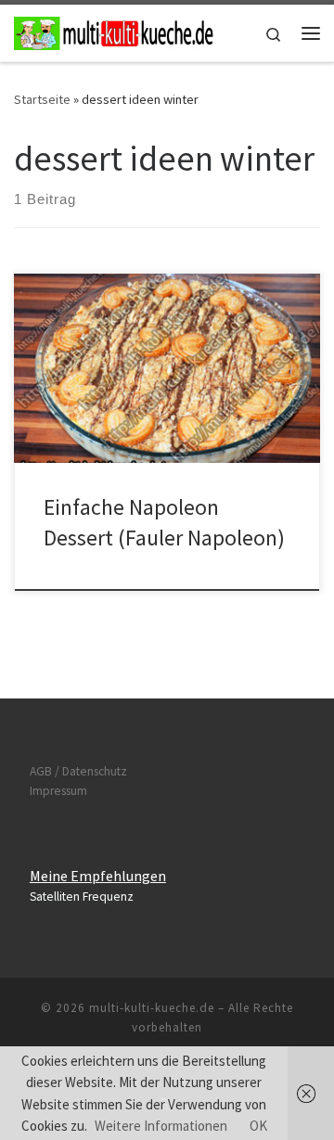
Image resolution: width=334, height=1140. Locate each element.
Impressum (58, 791)
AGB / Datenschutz (78, 771)
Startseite (42, 99)
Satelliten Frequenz (82, 896)
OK (258, 1125)
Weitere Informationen (161, 1125)
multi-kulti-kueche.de (151, 1008)
